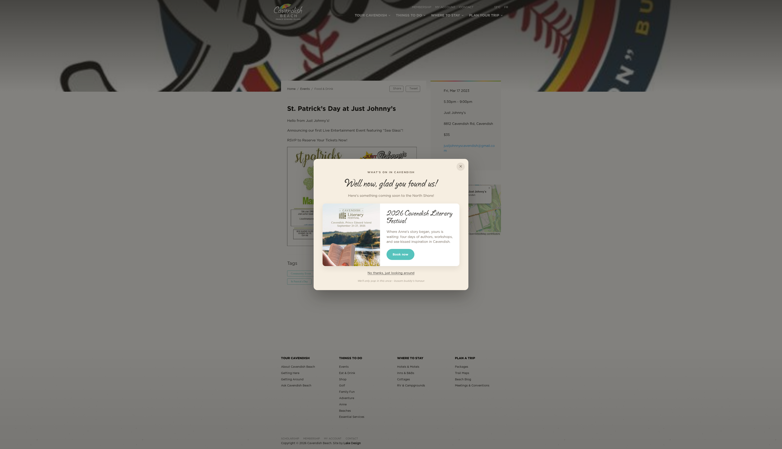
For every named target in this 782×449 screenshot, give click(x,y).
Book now (400, 254)
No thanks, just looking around (391, 273)
